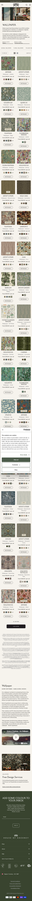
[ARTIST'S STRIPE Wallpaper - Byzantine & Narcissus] (24, 498)
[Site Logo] (16, 4)
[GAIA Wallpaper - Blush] (24, 264)
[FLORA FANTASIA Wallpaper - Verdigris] (8, 157)
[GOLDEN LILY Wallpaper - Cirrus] (6, 110)
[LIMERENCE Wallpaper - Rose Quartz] (26, 234)
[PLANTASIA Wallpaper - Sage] (8, 125)
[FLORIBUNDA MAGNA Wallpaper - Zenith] (24, 125)
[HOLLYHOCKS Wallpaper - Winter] (22, 172)
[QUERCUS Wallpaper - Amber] (24, 110)
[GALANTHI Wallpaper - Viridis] (8, 374)
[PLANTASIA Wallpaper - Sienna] (10, 140)
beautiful (15, 657)
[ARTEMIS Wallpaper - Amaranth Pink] (4, 79)
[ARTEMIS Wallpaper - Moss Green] (6, 79)
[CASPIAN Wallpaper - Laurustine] (24, 343)
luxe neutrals (13, 660)
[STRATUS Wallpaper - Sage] (10, 422)
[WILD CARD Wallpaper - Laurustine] (24, 187)
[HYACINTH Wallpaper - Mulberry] (8, 578)
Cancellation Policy (15, 888)
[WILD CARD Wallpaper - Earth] (24, 203)
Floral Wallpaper (18, 48)
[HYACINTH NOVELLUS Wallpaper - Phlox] (23, 581)
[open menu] (29, 844)
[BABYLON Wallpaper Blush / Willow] (5, 297)
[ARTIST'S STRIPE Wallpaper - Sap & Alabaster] (22, 79)
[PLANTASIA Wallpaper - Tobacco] (8, 218)
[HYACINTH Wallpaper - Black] (6, 578)
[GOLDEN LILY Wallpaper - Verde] (8, 94)
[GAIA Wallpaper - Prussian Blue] (26, 264)
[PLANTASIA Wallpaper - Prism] (4, 140)
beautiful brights (20, 660)
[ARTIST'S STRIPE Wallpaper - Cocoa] (8, 248)
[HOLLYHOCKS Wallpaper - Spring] (24, 157)
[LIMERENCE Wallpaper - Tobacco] (24, 218)
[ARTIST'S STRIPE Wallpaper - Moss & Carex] (8, 187)
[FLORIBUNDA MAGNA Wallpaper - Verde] (23, 142)
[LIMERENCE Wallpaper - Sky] (24, 234)
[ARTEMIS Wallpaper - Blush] (24, 596)
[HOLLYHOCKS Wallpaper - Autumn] (20, 172)
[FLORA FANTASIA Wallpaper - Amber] (8, 172)
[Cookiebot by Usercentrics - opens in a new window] (23, 430)
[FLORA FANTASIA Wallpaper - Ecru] (4, 172)
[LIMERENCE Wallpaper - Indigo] (20, 234)
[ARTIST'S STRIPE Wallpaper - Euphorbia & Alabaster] (26, 79)
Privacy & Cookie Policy (15, 883)
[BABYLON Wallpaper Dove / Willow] (9, 297)
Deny (16, 469)
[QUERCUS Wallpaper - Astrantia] (26, 110)
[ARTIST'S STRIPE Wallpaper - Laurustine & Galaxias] (20, 79)
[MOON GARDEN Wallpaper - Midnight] (23, 295)
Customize (15, 464)
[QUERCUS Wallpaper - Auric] (22, 110)
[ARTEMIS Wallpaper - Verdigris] (10, 79)
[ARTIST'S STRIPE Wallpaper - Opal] (24, 63)
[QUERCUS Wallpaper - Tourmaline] (20, 110)
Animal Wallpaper (6, 48)
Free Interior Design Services (16, 1)
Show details (23, 454)
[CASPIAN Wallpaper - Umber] (23, 359)
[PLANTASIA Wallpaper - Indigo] (6, 140)
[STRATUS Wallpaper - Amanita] (8, 422)
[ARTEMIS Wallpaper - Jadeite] (8, 63)
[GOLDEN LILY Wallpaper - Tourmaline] (10, 110)
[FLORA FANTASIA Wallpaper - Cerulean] (6, 172)
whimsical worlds (18, 658)
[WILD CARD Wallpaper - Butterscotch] (21, 203)
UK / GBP (16, 874)
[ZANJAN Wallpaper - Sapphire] (8, 530)
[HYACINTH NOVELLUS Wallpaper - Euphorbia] (27, 581)
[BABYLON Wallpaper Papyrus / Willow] (8, 279)
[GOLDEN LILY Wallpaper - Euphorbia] (4, 110)
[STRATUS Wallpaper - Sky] (8, 406)
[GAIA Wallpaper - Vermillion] (20, 264)
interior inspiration (13, 665)
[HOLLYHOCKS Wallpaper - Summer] (26, 172)
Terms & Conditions (15, 881)
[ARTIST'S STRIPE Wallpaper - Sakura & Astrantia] (24, 79)
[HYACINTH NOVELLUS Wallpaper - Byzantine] (24, 562)
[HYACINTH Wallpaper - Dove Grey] (8, 562)
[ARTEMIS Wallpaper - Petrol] (8, 79)
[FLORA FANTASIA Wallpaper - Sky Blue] (10, 172)
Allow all (16, 459)
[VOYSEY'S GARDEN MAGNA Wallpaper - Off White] (8, 311)
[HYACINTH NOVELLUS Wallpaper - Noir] (25, 581)
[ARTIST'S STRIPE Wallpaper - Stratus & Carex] (24, 530)
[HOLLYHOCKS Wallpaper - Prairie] (8, 596)
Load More (16, 626)
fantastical (17, 653)
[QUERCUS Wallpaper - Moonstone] (24, 94)
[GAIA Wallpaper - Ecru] (24, 248)
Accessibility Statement (15, 885)
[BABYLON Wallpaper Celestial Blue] (7, 297)
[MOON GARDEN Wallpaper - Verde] (24, 279)
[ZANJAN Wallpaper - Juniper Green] (7, 546)
